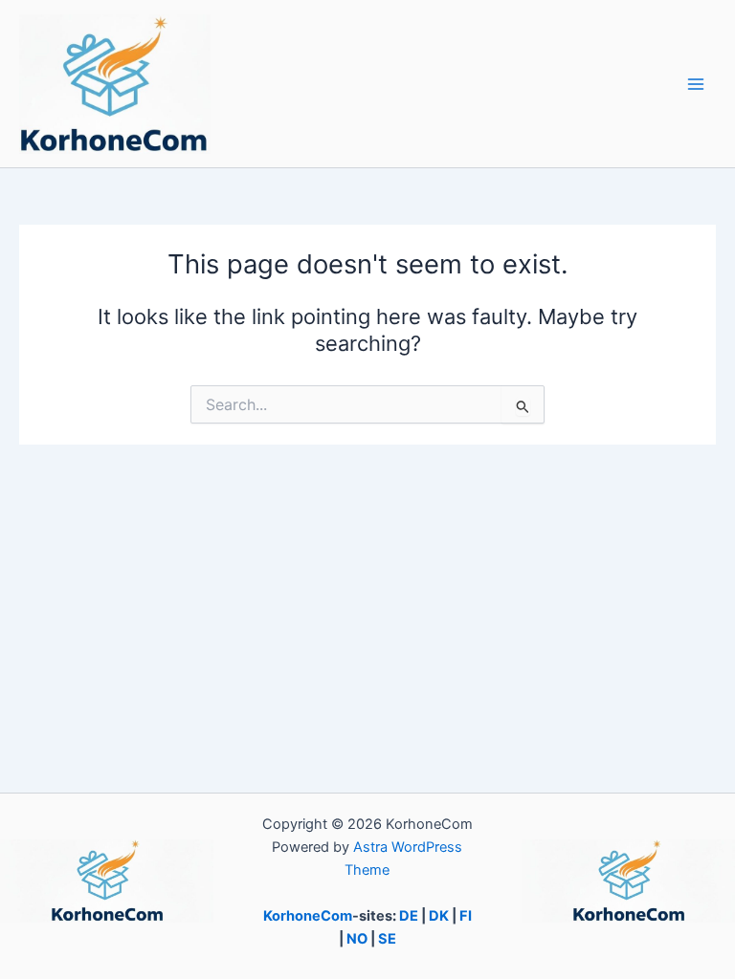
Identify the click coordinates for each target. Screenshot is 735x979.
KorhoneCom (307, 916)
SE (387, 938)
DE (408, 916)
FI (465, 916)
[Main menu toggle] (696, 84)
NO (357, 938)
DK (439, 916)
